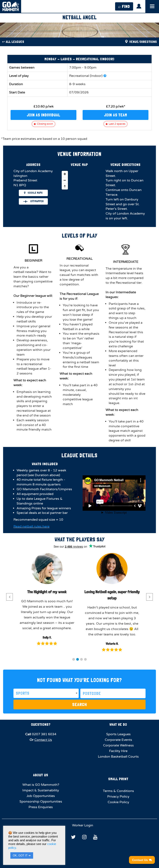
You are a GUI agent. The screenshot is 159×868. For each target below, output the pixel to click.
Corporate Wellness (118, 745)
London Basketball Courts (118, 757)
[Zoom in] (65, 174)
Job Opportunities (40, 796)
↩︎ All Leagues (13, 42)
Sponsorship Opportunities (40, 801)
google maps (35, 192)
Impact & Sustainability (40, 790)
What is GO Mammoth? (40, 785)
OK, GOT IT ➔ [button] (22, 855)
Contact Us (43, 740)
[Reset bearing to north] (65, 186)
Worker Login (82, 825)
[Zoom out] (65, 180)
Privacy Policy (118, 796)
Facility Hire (118, 751)
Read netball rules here (31, 526)
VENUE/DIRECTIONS (143, 42)
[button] (73, 659)
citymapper (37, 201)
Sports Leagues (118, 734)
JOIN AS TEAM (115, 114)
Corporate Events (118, 740)
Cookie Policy (118, 802)
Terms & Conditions (118, 791)
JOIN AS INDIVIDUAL (43, 114)
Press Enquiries (41, 807)
